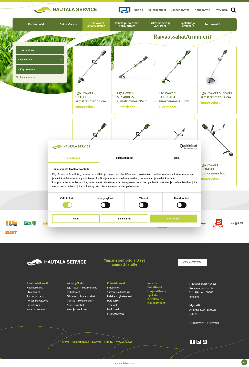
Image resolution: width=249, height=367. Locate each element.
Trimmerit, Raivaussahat (81, 296)
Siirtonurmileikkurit (118, 291)
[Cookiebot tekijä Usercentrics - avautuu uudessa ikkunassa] (182, 146)
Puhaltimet (73, 291)
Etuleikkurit (33, 291)
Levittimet (113, 309)
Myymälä (222, 10)
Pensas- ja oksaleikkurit (80, 300)
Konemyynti (202, 10)
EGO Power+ (96, 24)
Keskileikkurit (35, 287)
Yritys (65, 341)
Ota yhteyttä (192, 262)
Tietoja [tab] (175, 157)
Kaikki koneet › (157, 303)
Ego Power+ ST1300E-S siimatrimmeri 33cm (90, 97)
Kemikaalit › (155, 299)
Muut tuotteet (115, 313)
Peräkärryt (113, 300)
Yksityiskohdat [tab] (124, 157)
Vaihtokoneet (157, 10)
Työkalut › (153, 295)
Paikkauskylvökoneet (119, 296)
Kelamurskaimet (36, 309)
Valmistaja (26, 59)
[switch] (105, 205)
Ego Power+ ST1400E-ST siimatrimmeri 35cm (132, 97)
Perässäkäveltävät (37, 300)
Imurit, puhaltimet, (127, 24)
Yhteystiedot (124, 341)
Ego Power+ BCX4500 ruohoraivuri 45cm (214, 169)
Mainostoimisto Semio (124, 363)
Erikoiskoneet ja (159, 24)
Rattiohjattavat (36, 296)
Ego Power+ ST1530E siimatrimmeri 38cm (216, 95)
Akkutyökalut (68, 24)
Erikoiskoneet (116, 283)
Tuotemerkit (213, 24)
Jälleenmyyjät (180, 10)
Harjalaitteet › (156, 291)
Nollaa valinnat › (25, 77)
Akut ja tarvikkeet (77, 309)
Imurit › (152, 283)
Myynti (96, 341)
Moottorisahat (75, 304)
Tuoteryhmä (27, 50)
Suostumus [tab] (74, 157)
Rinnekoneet (34, 304)
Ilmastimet (113, 287)
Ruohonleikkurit (39, 24)
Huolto (138, 10)
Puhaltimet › (155, 287)
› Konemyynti (197, 322)
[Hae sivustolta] (233, 10)
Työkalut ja (187, 24)
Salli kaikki (173, 218)
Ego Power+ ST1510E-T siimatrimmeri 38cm (174, 97)
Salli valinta (124, 218)
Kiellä (75, 218)
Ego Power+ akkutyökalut (82, 287)
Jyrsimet (112, 304)
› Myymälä (213, 322)
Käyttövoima (27, 69)
